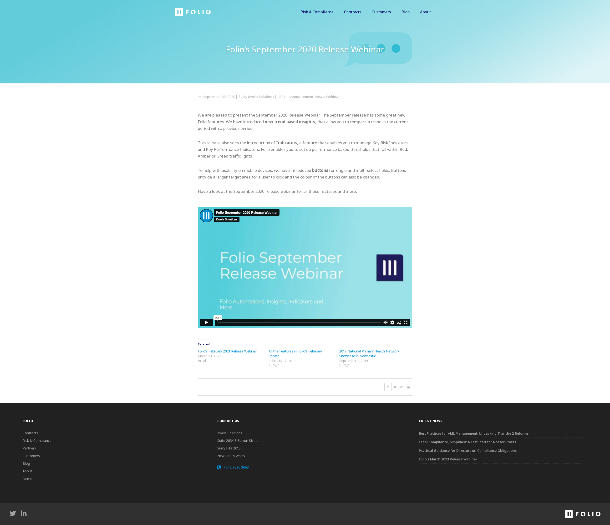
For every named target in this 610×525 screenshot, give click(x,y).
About (27, 471)
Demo (27, 478)
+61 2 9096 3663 (235, 467)
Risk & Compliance (37, 440)
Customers (31, 456)
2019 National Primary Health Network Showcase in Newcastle (369, 353)
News (319, 96)
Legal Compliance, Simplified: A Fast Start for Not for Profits (467, 442)
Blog (26, 463)
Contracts (30, 433)
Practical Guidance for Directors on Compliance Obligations (468, 450)
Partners (29, 448)
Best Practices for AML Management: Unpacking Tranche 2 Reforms (474, 433)
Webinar (333, 96)
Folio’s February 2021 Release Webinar (227, 351)
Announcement (301, 96)
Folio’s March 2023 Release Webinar (448, 459)
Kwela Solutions (261, 96)
